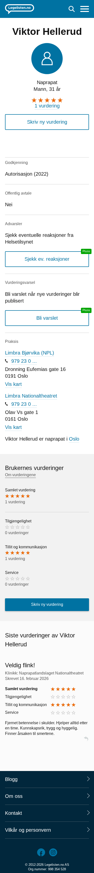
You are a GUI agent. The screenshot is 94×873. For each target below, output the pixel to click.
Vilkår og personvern (28, 830)
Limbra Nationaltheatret (31, 396)
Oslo (74, 439)
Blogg (11, 779)
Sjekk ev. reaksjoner (47, 259)
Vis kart (13, 384)
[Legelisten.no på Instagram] (53, 852)
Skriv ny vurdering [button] (47, 122)
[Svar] (86, 741)
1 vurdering (47, 105)
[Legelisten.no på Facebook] (41, 852)
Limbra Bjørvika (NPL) (29, 353)
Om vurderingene (20, 475)
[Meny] (84, 9)
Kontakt (13, 813)
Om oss (14, 796)
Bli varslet (47, 318)
